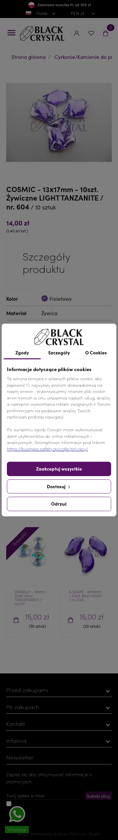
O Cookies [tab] (96, 352)
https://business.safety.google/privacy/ (47, 449)
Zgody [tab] (22, 352)
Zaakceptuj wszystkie (59, 468)
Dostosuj (57, 486)
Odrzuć (59, 503)
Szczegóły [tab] (59, 352)
